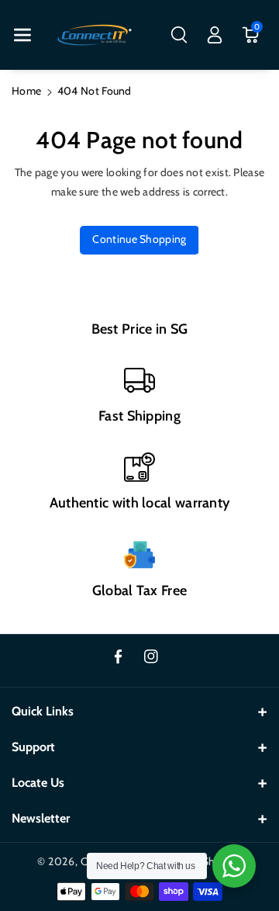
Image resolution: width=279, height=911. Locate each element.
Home (26, 91)
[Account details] (215, 35)
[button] (22, 35)
